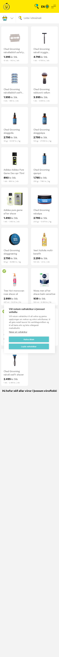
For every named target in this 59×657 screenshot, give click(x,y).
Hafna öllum (29, 339)
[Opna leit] (36, 6)
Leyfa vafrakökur (28, 346)
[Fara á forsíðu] (6, 6)
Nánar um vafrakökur (18, 332)
